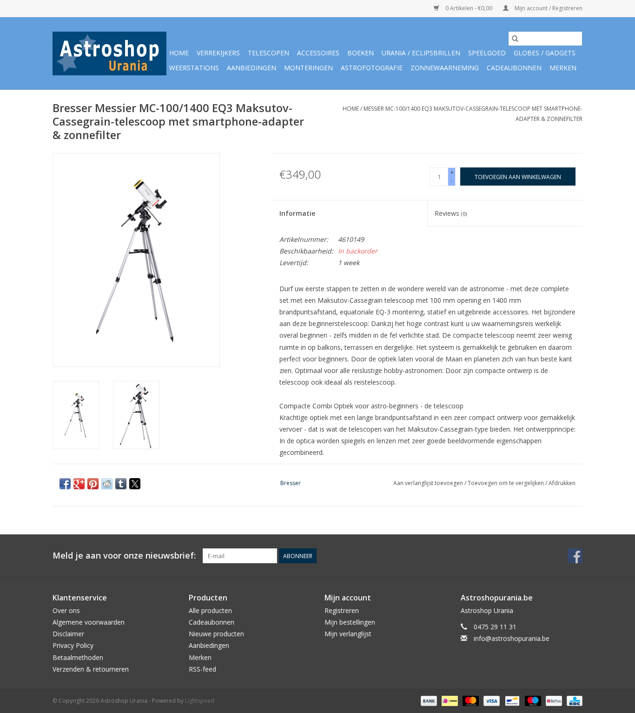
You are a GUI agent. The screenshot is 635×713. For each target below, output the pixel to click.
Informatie (297, 213)
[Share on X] (134, 483)
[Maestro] (532, 700)
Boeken (360, 52)
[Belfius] (552, 700)
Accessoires (318, 52)
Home (179, 52)
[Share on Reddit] (106, 483)
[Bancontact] (511, 700)
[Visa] (490, 700)
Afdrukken (562, 483)
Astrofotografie (372, 67)
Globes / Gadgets (544, 52)
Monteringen (308, 67)
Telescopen (268, 52)
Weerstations (194, 67)
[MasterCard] (469, 700)
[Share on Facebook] (65, 483)
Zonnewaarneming (444, 67)
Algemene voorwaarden (89, 622)
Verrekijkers (218, 52)
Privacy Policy (73, 645)
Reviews (451, 213)
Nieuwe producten (216, 633)
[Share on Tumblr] (120, 483)
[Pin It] (93, 483)
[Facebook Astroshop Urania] (575, 555)
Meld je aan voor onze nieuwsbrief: (124, 555)
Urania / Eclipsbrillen (421, 52)
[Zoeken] (515, 38)
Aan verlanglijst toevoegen (428, 483)
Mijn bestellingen (349, 622)
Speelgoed (487, 52)
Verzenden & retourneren (91, 669)
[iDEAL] (448, 700)
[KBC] (572, 700)
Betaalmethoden (78, 657)
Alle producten (210, 610)
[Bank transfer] (427, 700)
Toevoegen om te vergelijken (506, 483)
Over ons (66, 610)
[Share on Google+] (79, 483)
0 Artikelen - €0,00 (469, 8)
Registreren (341, 610)
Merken (562, 67)
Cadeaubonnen (514, 67)
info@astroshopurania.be (511, 638)
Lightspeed (199, 701)
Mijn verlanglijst (347, 633)
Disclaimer (68, 633)
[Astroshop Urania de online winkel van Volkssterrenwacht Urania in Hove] (109, 53)
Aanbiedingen (251, 67)
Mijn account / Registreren (547, 8)
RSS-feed (202, 669)
